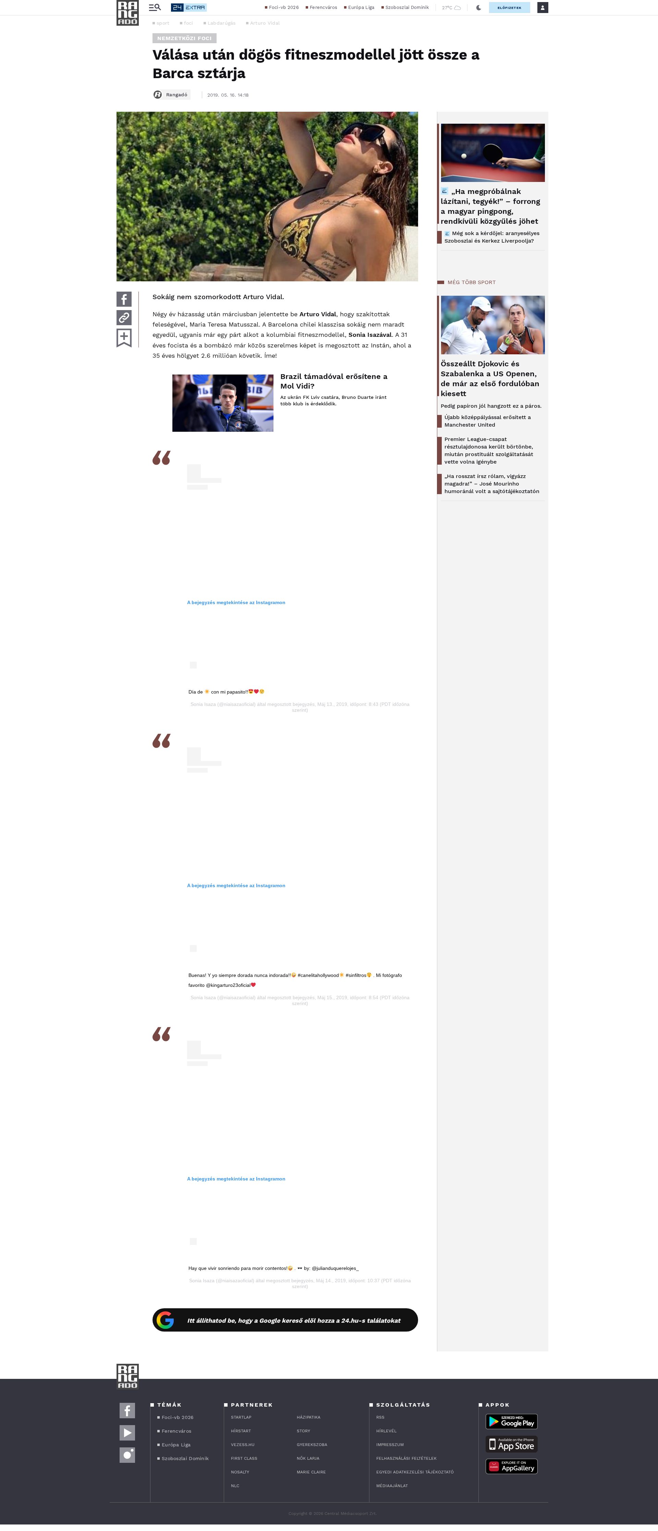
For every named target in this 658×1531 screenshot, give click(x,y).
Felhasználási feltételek (406, 1458)
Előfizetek (510, 8)
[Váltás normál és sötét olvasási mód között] (479, 7)
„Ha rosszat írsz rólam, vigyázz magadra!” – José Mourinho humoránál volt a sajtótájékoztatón (491, 483)
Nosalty (240, 1472)
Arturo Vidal (265, 23)
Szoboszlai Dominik (407, 7)
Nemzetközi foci (184, 38)
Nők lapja (308, 1458)
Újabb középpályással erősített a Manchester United (487, 421)
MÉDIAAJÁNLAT (392, 1485)
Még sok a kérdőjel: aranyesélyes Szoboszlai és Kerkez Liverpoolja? (491, 237)
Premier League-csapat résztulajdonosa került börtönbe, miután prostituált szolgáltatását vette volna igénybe (488, 450)
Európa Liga (361, 7)
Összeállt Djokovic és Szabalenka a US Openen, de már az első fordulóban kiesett (490, 378)
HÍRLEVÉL (386, 1431)
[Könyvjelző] (124, 338)
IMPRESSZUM (390, 1444)
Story (303, 1431)
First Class (244, 1458)
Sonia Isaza (203, 704)
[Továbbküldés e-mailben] (124, 317)
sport (163, 23)
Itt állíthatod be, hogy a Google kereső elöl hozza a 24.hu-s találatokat (293, 1320)
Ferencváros (323, 7)
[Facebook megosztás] (124, 299)
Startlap (241, 1417)
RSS (380, 1417)
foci (188, 23)
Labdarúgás (222, 23)
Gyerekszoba (312, 1444)
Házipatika (308, 1417)
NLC (235, 1485)
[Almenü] (155, 7)
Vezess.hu (243, 1444)
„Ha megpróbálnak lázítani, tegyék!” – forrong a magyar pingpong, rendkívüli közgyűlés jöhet (490, 206)
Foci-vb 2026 (284, 7)
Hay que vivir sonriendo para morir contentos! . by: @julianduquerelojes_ (273, 1268)
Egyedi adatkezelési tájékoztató (415, 1472)
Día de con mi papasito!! (218, 692)
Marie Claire (311, 1472)
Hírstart (241, 1431)
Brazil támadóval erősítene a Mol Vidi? (334, 381)
